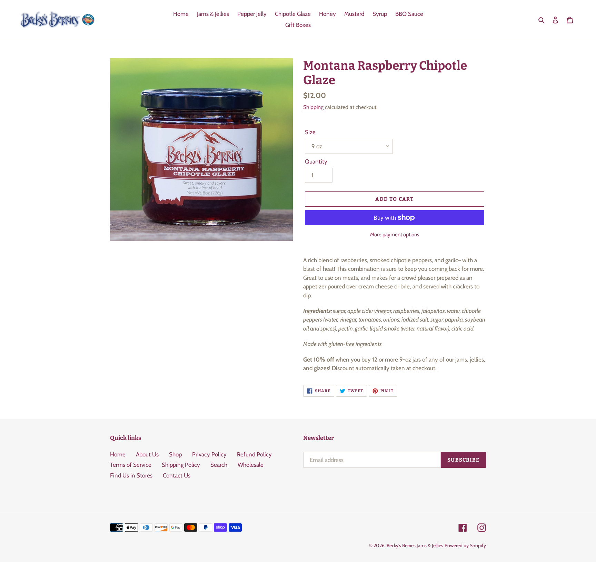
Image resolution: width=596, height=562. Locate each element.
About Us (147, 454)
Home (118, 454)
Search (218, 464)
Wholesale (251, 464)
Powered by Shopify (465, 545)
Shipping (313, 107)
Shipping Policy (181, 464)
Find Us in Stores (131, 475)
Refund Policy (254, 454)
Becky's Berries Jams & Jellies (415, 545)
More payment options (394, 234)
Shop (175, 454)
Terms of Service (130, 464)
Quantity (316, 161)
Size (310, 132)
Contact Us (176, 475)
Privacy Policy (209, 454)
